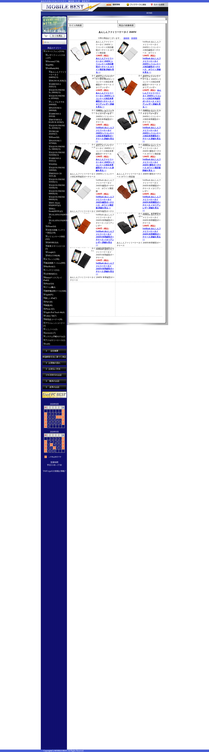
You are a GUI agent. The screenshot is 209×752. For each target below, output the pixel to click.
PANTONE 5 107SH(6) (55, 142)
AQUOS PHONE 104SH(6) (57, 169)
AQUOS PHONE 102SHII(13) (57, 153)
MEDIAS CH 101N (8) (55, 174)
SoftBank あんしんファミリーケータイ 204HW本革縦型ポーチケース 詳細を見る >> (105, 268)
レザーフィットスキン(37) (55, 56)
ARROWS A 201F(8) (55, 115)
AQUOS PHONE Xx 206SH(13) (57, 91)
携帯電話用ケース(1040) (55, 291)
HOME (149, 13)
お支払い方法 (54, 369)
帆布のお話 (54, 381)
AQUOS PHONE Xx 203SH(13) (57, 126)
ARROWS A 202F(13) (55, 85)
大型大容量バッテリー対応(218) (55, 231)
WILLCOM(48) (53, 255)
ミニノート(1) (51, 329)
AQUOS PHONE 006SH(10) (57, 198)
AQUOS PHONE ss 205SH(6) (57, 97)
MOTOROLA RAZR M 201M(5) (56, 121)
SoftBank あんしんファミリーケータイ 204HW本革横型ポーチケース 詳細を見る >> (152, 234)
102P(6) (54, 164)
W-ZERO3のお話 (54, 375)
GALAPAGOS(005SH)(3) (57, 216)
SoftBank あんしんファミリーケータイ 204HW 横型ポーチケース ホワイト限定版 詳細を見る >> (152, 165)
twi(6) (47, 344)
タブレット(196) (52, 259)
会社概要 (54, 351)
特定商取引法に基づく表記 (54, 357)
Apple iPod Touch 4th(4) (54, 312)
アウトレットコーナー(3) (54, 324)
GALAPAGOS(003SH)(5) (57, 221)
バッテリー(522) (52, 270)
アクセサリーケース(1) (55, 340)
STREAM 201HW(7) (54, 132)
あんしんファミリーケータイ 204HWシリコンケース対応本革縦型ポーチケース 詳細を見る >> (105, 165)
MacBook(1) (50, 266)
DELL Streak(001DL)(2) (56, 210)
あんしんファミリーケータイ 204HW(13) (57, 74)
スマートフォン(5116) (54, 51)
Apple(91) (49, 294)
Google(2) (51, 252)
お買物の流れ (54, 363)
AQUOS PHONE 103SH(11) (57, 180)
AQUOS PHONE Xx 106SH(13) (57, 148)
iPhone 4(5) (49, 309)
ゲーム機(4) (50, 287)
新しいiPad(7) (51, 298)
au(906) (50, 65)
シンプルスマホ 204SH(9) (56, 103)
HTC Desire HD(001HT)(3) (55, 204)
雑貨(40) (48, 305)
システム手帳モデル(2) (55, 336)
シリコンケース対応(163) (55, 237)
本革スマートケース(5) (55, 247)
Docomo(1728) (53, 61)
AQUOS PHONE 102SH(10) (57, 186)
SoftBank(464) (53, 68)
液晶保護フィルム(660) (55, 263)
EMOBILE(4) (52, 242)
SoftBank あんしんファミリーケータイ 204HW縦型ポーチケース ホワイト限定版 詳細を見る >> (105, 202)
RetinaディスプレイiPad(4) (52, 278)
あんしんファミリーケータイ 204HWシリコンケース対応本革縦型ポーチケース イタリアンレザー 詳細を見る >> (152, 98)
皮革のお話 (54, 387)
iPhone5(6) (55, 137)
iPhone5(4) (51, 226)
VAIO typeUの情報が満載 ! (54, 471)
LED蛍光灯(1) (51, 274)
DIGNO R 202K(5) (58, 81)
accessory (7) (50, 333)
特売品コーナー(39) (53, 319)
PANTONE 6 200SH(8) (55, 109)
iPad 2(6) (48, 302)
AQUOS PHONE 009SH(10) (57, 192)
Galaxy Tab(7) (50, 316)
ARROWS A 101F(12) (55, 159)
